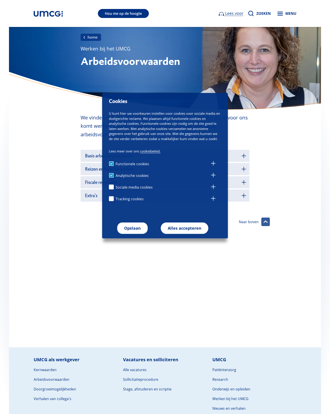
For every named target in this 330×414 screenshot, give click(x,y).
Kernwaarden (45, 369)
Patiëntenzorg (224, 369)
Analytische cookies (132, 175)
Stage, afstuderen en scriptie (147, 389)
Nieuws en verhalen (229, 408)
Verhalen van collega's (52, 398)
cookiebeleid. (150, 151)
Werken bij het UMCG (230, 398)
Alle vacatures (135, 369)
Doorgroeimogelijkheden (55, 389)
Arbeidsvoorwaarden (51, 379)
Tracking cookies (130, 198)
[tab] (213, 164)
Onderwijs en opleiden (231, 389)
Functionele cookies (132, 163)
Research (220, 379)
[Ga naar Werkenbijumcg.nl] (48, 13)
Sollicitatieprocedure (140, 379)
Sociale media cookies (134, 187)
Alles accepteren (184, 228)
